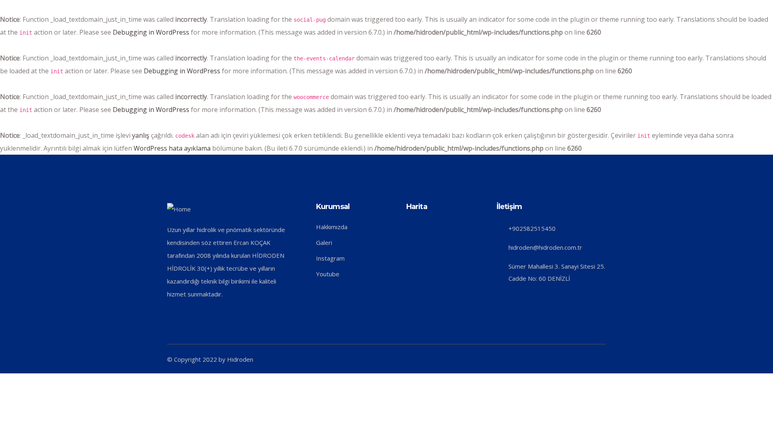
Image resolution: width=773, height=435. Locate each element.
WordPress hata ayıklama (172, 148)
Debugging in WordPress (151, 32)
